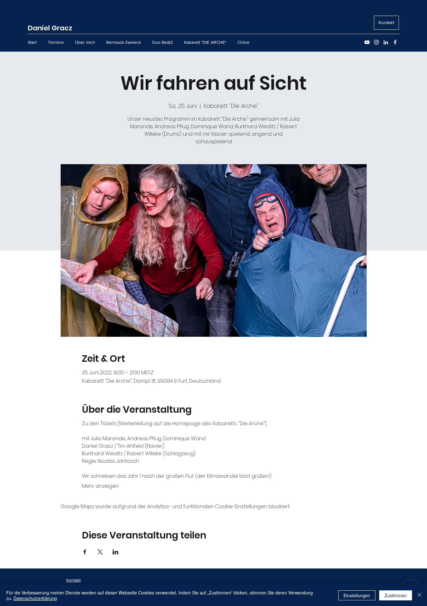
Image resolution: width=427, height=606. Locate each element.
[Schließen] (419, 595)
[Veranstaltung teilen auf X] (100, 551)
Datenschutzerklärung (35, 598)
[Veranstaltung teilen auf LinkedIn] (115, 551)
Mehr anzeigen (100, 486)
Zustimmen (395, 595)
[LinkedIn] (386, 42)
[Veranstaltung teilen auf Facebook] (85, 551)
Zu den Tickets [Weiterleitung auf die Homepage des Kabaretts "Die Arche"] (174, 423)
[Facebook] (395, 42)
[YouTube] (367, 42)
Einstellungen (357, 595)
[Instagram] (376, 42)
